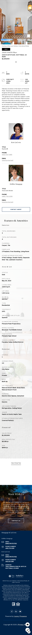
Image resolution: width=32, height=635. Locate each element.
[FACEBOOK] (11, 611)
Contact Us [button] (16, 520)
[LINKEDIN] (16, 611)
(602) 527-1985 (7, 154)
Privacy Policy (23, 624)
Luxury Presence (20, 616)
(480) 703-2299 (7, 196)
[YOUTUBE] (20, 611)
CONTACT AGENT (16, 209)
